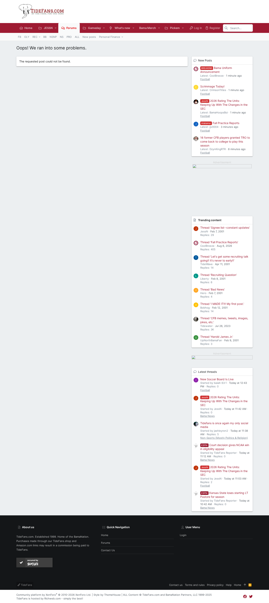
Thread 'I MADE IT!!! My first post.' (222, 303)
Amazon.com (24, 545)
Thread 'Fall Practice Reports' (219, 242)
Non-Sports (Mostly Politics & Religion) (224, 437)
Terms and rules (195, 584)
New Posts (205, 60)
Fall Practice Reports (220, 123)
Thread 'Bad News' (212, 289)
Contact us (108, 550)
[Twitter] (251, 596)
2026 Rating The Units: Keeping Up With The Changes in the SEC (224, 104)
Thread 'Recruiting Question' (218, 274)
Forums (105, 542)
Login (183, 535)
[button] (55, 27)
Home (104, 535)
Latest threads (207, 371)
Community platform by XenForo (53, 594)
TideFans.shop (62, 541)
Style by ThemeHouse (107, 594)
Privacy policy (215, 584)
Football (205, 79)
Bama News (207, 415)
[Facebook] (245, 596)
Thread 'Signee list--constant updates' (225, 227)
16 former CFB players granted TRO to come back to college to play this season (225, 141)
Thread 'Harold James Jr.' (216, 336)
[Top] (244, 585)
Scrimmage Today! (212, 86)
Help (229, 584)
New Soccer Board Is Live (217, 379)
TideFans (26, 584)
